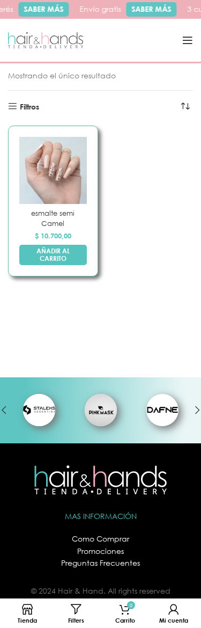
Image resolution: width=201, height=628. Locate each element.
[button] (53, 255)
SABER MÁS (43, 8)
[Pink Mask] (100, 410)
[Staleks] (39, 410)
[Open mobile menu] (187, 40)
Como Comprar (100, 538)
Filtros (29, 106)
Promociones (100, 551)
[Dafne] (162, 410)
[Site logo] (45, 39)
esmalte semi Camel (53, 218)
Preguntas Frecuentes (100, 562)
